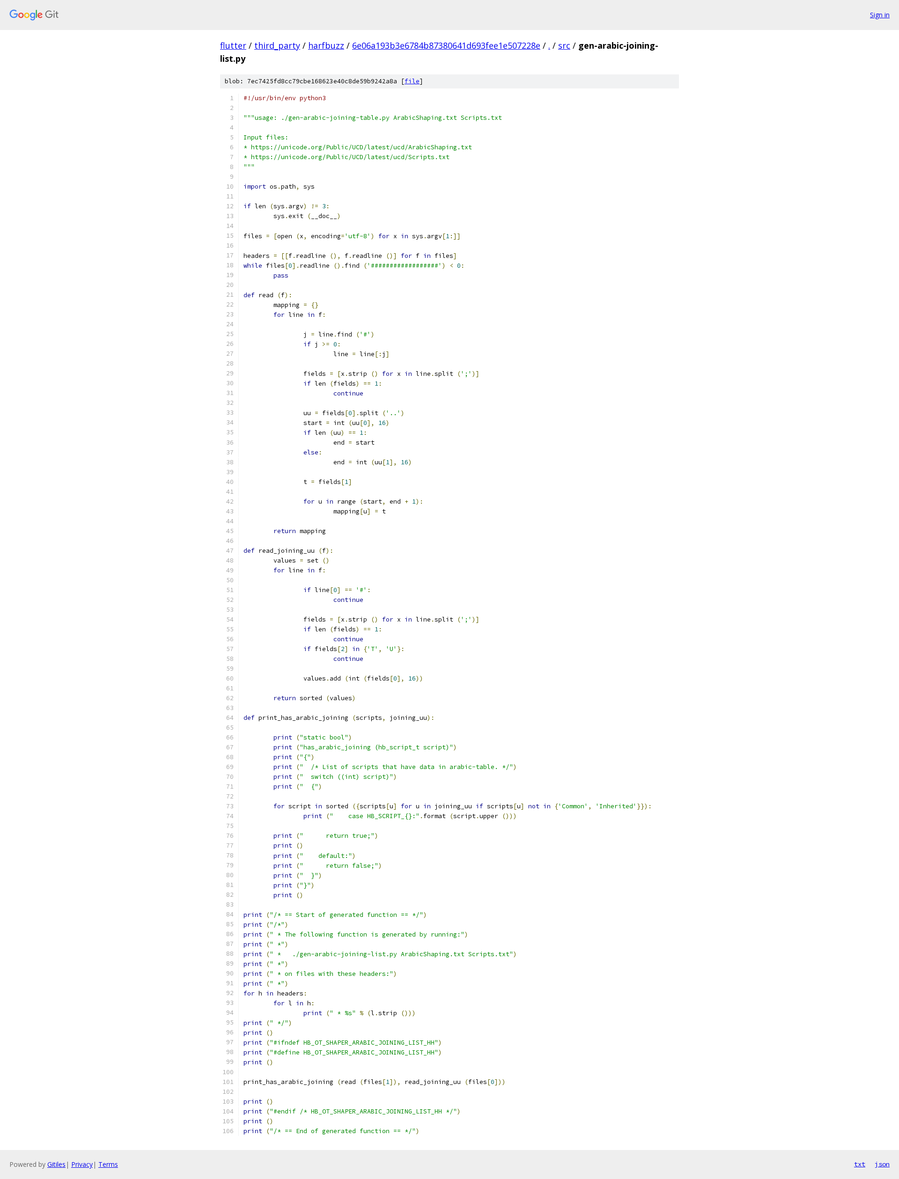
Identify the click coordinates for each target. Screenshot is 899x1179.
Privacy (82, 1164)
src (564, 45)
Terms (108, 1164)
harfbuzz (326, 45)
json (882, 1164)
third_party (277, 45)
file (412, 81)
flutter (233, 45)
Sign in (880, 14)
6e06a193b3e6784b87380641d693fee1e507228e (446, 45)
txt (859, 1164)
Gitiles (56, 1164)
